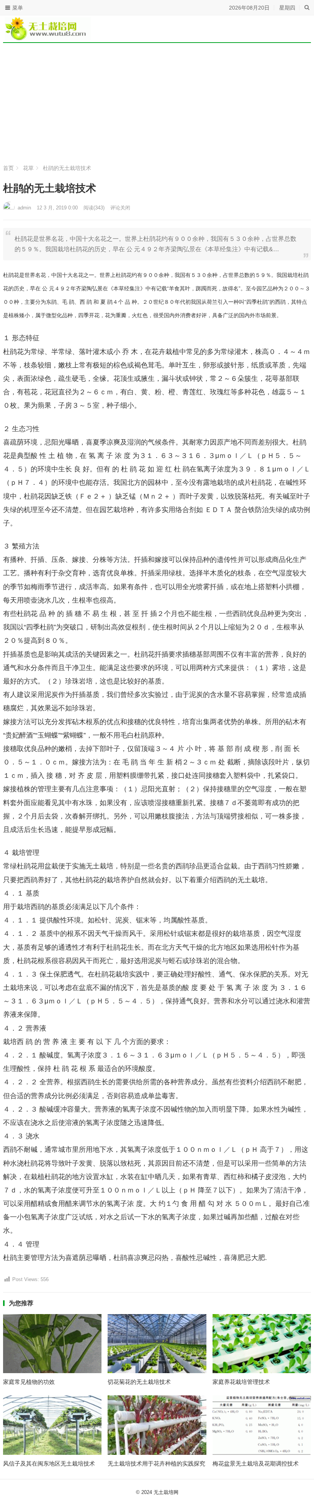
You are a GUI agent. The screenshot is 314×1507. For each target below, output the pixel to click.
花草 (28, 168)
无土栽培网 (166, 1492)
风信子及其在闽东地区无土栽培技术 (49, 1463)
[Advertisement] (157, 103)
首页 (8, 168)
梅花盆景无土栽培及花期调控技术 (256, 1463)
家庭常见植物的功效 (29, 1382)
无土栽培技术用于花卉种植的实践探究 (156, 1463)
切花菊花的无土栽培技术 (139, 1382)
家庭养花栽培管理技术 (241, 1382)
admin (24, 208)
